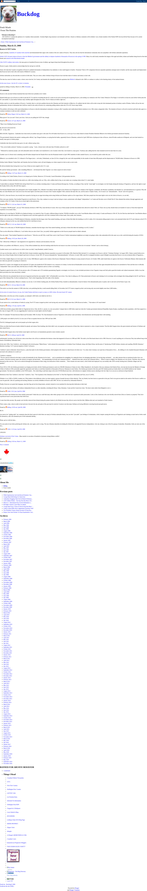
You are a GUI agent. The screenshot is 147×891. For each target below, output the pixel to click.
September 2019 (7, 761)
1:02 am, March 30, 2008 (18, 285)
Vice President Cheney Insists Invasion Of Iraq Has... (17, 510)
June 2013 (6, 687)
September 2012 (7, 670)
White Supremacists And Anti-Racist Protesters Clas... (19, 42)
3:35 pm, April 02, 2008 (18, 305)
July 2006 (6, 529)
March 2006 (6, 521)
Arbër (8, 391)
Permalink (28, 86)
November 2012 (7, 674)
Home (2, 42)
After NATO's (4, 62)
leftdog (9, 173)
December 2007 (7, 561)
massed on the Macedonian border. (15, 58)
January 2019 (7, 756)
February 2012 (7, 656)
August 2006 (6, 531)
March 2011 (6, 635)
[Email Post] (32, 86)
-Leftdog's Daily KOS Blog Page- (16, 820)
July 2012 (6, 666)
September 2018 (7, 754)
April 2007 (6, 546)
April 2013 (6, 683)
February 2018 (7, 746)
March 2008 (6, 567)
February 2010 (7, 611)
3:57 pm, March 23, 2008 (18, 120)
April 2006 (6, 523)
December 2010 (7, 630)
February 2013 (7, 679)
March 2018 (6, 748)
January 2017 (7, 744)
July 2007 (6, 552)
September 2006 (7, 532)
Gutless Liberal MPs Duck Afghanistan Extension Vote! (18, 508)
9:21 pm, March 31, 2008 (18, 299)
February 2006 (7, 519)
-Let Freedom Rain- (12, 797)
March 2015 (6, 727)
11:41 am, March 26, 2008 (18, 224)
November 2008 (7, 582)
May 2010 (6, 616)
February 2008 (7, 565)
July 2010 (6, 620)
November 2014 (7, 719)
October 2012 (7, 672)
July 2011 (6, 643)
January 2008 (7, 563)
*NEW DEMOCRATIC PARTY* (16, 846)
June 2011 (6, 641)
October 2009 (7, 603)
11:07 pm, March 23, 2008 (19, 173)
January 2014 (7, 700)
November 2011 (7, 651)
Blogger (77, 888)
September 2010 (7, 624)
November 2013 (7, 696)
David (9, 120)
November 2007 (7, 559)
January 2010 (7, 609)
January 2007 (7, 540)
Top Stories (10, 869)
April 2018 (6, 750)
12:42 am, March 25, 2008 (18, 204)
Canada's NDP (10, 881)
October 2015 (7, 735)
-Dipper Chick (11, 827)
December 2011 (7, 653)
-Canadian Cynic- (11, 839)
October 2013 (7, 695)
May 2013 (6, 685)
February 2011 (7, 634)
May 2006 (6, 525)
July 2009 (6, 597)
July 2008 (6, 574)
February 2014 (7, 702)
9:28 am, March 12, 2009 (19, 441)
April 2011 (6, 637)
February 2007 (7, 542)
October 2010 (7, 626)
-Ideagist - (9, 831)
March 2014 (6, 704)
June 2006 (6, 527)
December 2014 (7, 721)
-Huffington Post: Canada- (14, 789)
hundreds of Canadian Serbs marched (19, 52)
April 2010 (6, 615)
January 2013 (7, 677)
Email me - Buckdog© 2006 (7, 884)
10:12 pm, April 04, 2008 (18, 391)
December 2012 (7, 676)
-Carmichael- (6, 770)
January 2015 (7, 723)
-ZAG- (9, 781)
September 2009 (7, 601)
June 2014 (6, 710)
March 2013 (6, 681)
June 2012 (6, 664)
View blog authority (12, 875)
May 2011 (6, 639)
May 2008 (6, 571)
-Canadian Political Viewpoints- (15, 778)
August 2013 (6, 691)
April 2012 (6, 660)
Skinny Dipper (11, 114)
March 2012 (6, 658)
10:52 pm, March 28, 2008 (19, 238)
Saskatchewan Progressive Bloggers (16, 842)
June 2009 (6, 595)
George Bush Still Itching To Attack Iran (14, 497)
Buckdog (28, 14)
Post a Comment (4, 444)
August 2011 (6, 645)
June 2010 (6, 618)
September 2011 (7, 647)
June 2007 (6, 550)
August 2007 (6, 553)
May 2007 (6, 548)
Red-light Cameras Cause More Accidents (14, 504)
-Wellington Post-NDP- (13, 804)
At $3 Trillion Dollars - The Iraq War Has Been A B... (17, 500)
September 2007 (7, 555)
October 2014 (7, 717)
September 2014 (7, 716)
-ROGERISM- (11, 816)
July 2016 (6, 742)
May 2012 (6, 662)
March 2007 (6, 544)
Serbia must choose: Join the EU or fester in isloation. (14, 83)
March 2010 (6, 613)
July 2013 (6, 689)
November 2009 (7, 605)
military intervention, (13, 62)
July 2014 (6, 712)
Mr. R (8, 204)
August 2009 (6, 599)
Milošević (72, 79)
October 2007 (7, 557)
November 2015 (7, 737)
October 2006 (7, 534)
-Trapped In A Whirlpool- (14, 808)
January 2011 (7, 632)
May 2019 (6, 759)
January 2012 (7, 655)
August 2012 (6, 668)
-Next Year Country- (12, 785)
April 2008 (6, 569)
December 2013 (7, 698)
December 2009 (7, 607)
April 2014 (6, 706)
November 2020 (7, 763)
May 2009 (6, 593)
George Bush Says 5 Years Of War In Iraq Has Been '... (18, 506)
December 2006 (7, 538)
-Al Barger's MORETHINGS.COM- (17, 835)
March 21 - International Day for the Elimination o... (17, 502)
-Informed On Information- (14, 800)
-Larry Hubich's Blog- (13, 812)
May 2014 (6, 708)
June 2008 (6, 573)
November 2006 (7, 536)
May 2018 (6, 752)
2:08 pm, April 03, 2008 (17, 335)
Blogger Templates (75, 890)
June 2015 (6, 731)
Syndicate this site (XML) (7, 886)
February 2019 (7, 757)
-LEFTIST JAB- (11, 793)
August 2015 (6, 733)
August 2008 (6, 576)
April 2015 (6, 729)
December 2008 (7, 584)
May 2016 (6, 740)
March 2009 (6, 590)
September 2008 (7, 578)
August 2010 (6, 622)
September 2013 (7, 693)
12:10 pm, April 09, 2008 (18, 429)
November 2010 (7, 628)
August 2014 (6, 714)
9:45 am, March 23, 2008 (23, 114)
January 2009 (7, 586)
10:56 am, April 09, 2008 (19, 407)
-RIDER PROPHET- (12, 823)
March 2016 (6, 738)
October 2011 (7, 649)
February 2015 (7, 725)
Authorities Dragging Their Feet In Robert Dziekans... (17, 499)
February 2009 (7, 588)
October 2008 (7, 580)
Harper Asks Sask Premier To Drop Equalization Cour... (18, 512)
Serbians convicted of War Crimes (9, 436)
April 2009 (6, 592)
